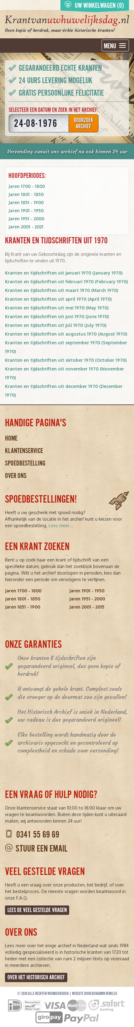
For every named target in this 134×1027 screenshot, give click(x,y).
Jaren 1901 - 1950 (26, 210)
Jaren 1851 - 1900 (26, 202)
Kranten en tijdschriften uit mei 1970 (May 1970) (56, 307)
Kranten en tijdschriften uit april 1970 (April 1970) (58, 299)
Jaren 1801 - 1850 (26, 194)
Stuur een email (41, 848)
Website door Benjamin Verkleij (94, 993)
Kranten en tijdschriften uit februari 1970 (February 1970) (66, 281)
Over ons (15, 475)
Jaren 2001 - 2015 (86, 606)
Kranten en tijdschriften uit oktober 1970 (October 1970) (66, 360)
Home (11, 438)
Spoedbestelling (25, 463)
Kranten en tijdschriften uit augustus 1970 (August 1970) (66, 334)
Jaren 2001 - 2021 (25, 226)
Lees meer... (61, 525)
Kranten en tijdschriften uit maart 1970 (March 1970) (61, 290)
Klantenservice (24, 451)
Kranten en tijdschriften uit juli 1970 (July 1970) (55, 325)
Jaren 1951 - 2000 (26, 218)
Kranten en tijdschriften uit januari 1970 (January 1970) (63, 272)
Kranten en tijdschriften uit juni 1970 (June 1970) (57, 316)
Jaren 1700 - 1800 (26, 186)
